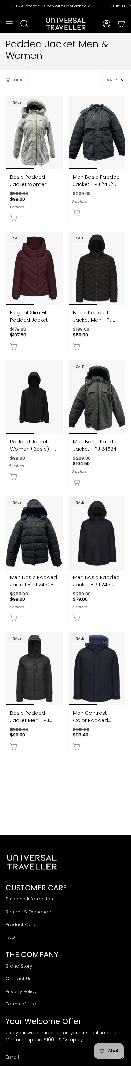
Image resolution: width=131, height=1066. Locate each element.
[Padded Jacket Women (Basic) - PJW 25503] (34, 397)
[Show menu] (9, 24)
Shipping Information (29, 899)
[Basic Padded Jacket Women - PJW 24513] (34, 132)
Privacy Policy (21, 991)
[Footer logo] (32, 862)
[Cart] (121, 24)
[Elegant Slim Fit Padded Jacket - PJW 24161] (34, 268)
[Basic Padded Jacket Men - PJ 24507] (97, 268)
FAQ (10, 937)
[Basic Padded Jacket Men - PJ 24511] (34, 668)
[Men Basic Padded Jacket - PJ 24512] (97, 532)
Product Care (21, 924)
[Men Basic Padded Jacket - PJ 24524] (97, 397)
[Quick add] (14, 217)
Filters (17, 80)
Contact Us (18, 978)
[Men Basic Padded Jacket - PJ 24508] (34, 532)
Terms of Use (21, 1004)
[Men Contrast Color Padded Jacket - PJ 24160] (97, 668)
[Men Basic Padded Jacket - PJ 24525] (97, 132)
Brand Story (19, 966)
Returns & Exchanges (30, 911)
